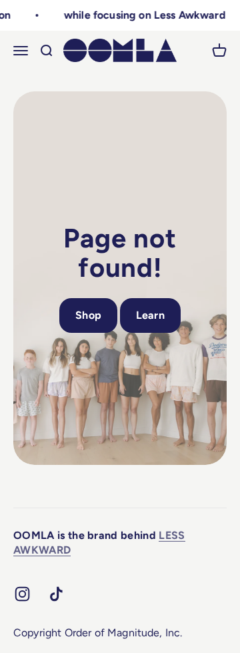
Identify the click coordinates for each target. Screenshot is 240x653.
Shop (88, 315)
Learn (150, 315)
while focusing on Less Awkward (143, 15)
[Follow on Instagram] (22, 594)
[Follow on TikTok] (56, 594)
